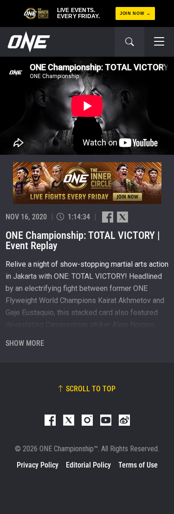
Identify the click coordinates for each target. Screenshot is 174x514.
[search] (129, 42)
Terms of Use (138, 465)
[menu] (159, 42)
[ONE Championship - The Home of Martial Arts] (28, 42)
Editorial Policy (88, 465)
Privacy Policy (37, 465)
